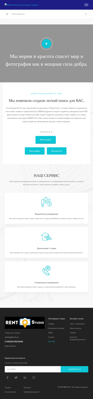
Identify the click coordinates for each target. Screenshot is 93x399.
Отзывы (51, 337)
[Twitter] (16, 377)
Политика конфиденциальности (31, 389)
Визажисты (56, 150)
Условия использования (10, 389)
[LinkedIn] (25, 377)
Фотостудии (45, 139)
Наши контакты (75, 328)
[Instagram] (33, 377)
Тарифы (51, 324)
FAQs (50, 332)
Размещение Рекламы (56, 328)
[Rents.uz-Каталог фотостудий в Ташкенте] (21, 4)
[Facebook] (7, 377)
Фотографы (34, 150)
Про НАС (51, 341)
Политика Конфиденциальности (78, 338)
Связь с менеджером (77, 324)
